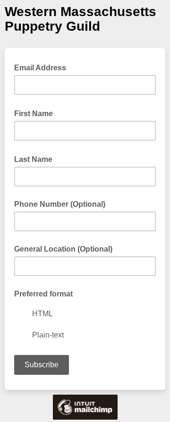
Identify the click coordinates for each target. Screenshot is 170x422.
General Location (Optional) (63, 249)
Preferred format (43, 294)
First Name (36, 113)
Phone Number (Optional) (59, 204)
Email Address (43, 67)
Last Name (36, 158)
